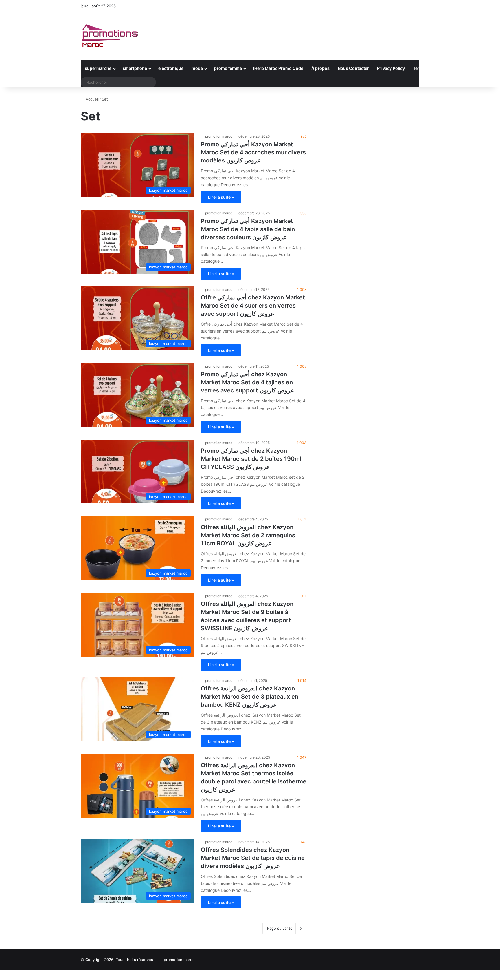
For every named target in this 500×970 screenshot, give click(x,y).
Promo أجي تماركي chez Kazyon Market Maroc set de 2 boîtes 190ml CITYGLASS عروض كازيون (251, 458)
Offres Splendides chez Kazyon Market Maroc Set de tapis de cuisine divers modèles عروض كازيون (253, 857)
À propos (320, 68)
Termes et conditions (434, 68)
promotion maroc (218, 136)
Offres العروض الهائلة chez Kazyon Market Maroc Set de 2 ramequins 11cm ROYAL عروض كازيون (248, 535)
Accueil (91, 99)
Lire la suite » (221, 197)
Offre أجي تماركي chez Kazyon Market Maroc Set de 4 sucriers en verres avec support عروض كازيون (253, 305)
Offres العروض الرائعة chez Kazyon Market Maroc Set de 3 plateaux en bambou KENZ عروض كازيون (249, 696)
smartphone (135, 68)
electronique (170, 68)
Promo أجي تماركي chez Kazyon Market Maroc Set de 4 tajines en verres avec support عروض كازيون (247, 382)
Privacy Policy (391, 68)
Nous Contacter (353, 68)
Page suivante (280, 928)
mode (197, 68)
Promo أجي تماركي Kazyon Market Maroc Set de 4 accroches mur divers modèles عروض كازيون (253, 152)
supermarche (98, 68)
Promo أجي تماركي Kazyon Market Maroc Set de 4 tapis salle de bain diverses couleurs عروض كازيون (248, 229)
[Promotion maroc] (110, 35)
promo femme (228, 68)
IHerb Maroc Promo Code (278, 68)
